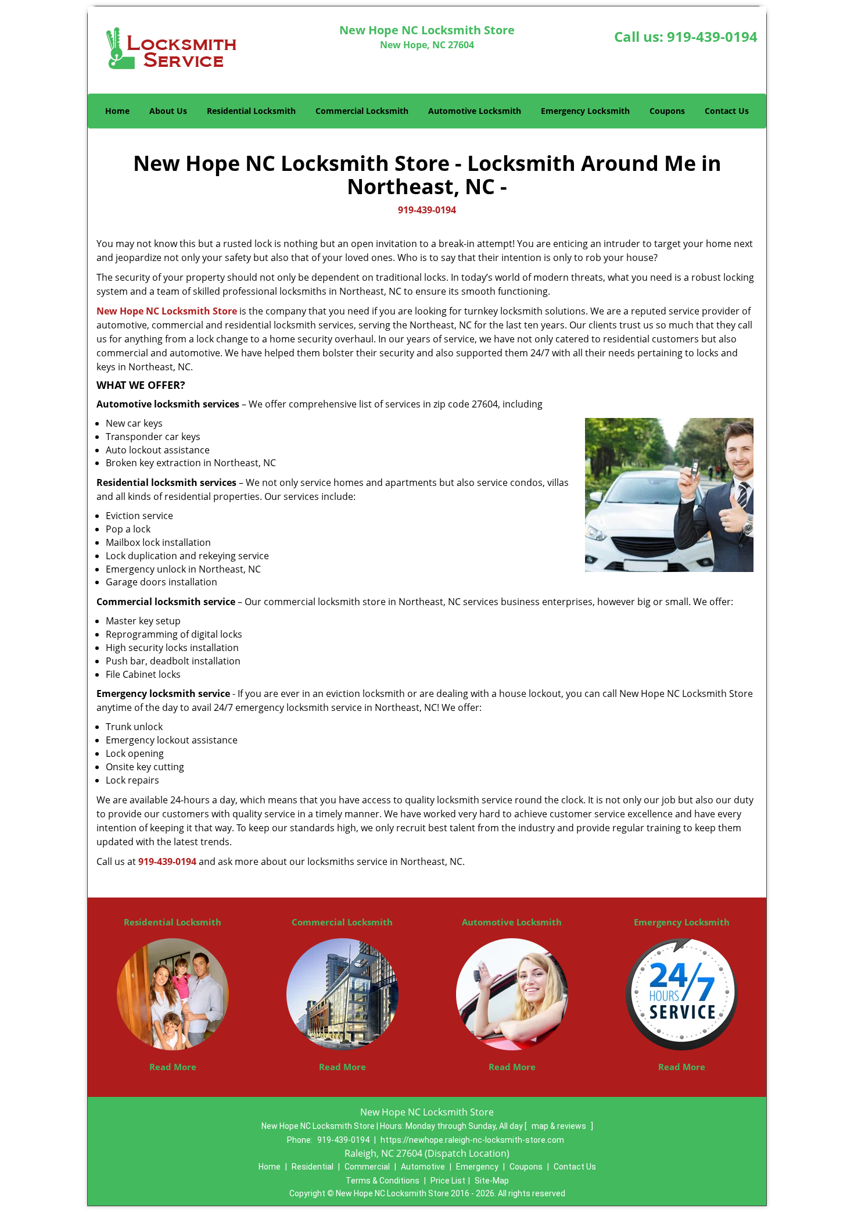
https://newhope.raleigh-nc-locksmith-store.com (472, 1140)
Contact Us (727, 110)
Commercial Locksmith (361, 110)
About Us (168, 110)
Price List (447, 1180)
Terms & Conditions (382, 1180)
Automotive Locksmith (474, 110)
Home (117, 110)
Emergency (477, 1166)
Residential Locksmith (251, 110)
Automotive (423, 1166)
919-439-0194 (712, 36)
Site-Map (492, 1180)
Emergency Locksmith (585, 110)
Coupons (667, 110)
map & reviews (560, 1126)
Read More (172, 1066)
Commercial (367, 1166)
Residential (312, 1166)
